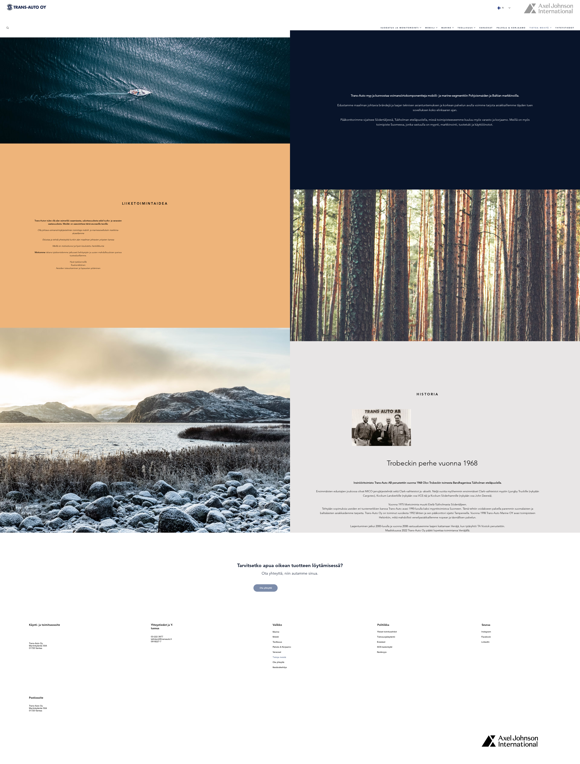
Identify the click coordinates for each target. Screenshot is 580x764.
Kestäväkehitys (280, 667)
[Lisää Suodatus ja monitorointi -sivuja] (420, 27)
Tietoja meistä (279, 657)
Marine (276, 632)
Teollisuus (277, 642)
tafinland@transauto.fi (161, 639)
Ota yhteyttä (278, 662)
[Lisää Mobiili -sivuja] (436, 27)
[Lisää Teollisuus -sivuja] (474, 27)
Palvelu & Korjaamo (282, 647)
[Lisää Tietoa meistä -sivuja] (550, 27)
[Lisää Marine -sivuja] (453, 27)
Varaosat (277, 652)
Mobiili (276, 637)
